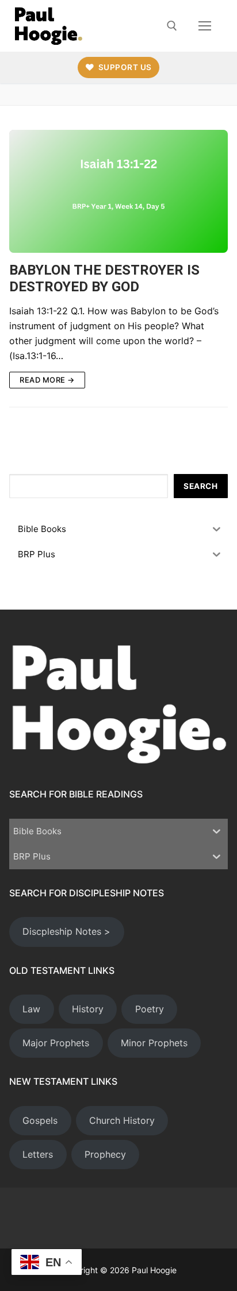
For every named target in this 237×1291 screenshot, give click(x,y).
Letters (37, 1154)
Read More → (47, 379)
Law (31, 1009)
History (88, 1009)
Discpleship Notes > (66, 931)
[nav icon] (204, 26)
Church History (122, 1120)
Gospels (40, 1120)
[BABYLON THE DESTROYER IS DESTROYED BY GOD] (118, 191)
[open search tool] (172, 26)
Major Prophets (55, 1043)
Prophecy (105, 1154)
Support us (124, 67)
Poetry (149, 1009)
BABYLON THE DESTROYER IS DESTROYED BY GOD (104, 278)
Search (200, 486)
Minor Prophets (154, 1043)
